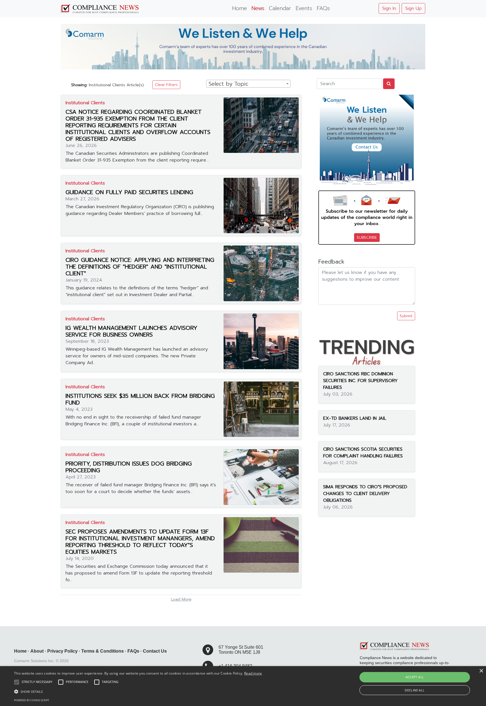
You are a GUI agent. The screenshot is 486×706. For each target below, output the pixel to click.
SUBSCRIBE (367, 237)
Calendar (280, 8)
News (257, 8)
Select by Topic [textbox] (228, 84)
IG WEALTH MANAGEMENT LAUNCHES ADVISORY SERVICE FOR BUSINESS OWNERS (131, 331)
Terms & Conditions (102, 651)
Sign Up (413, 8)
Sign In (389, 8)
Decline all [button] (414, 690)
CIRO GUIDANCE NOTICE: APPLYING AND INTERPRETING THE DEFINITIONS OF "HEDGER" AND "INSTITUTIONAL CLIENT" (140, 267)
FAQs (323, 8)
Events (304, 8)
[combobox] (248, 84)
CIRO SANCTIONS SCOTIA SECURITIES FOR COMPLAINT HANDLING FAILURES (363, 452)
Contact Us (155, 651)
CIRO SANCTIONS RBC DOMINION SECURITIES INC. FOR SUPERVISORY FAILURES (360, 381)
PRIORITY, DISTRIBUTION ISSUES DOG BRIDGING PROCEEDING (129, 467)
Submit (406, 316)
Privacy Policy (62, 651)
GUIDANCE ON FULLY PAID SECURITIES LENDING (129, 192)
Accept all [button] (415, 677)
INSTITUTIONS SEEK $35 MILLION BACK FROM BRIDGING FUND (140, 399)
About (37, 651)
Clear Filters (166, 85)
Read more (253, 673)
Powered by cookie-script (31, 700)
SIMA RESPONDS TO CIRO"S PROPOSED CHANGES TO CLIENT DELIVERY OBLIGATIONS (365, 493)
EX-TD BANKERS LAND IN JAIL (354, 418)
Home (239, 8)
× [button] (481, 671)
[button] (138, 691)
